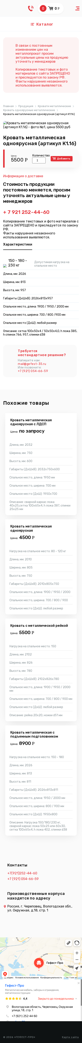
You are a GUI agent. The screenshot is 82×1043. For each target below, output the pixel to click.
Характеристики (17, 244)
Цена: (14, 156)
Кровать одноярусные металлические (29, 110)
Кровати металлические (54, 106)
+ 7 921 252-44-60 (26, 212)
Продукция (25, 106)
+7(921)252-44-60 (22, 873)
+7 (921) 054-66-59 (33, 371)
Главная (8, 106)
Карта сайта (70, 1037)
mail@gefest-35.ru (32, 364)
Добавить (63, 158)
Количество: (41, 155)
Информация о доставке (23, 176)
